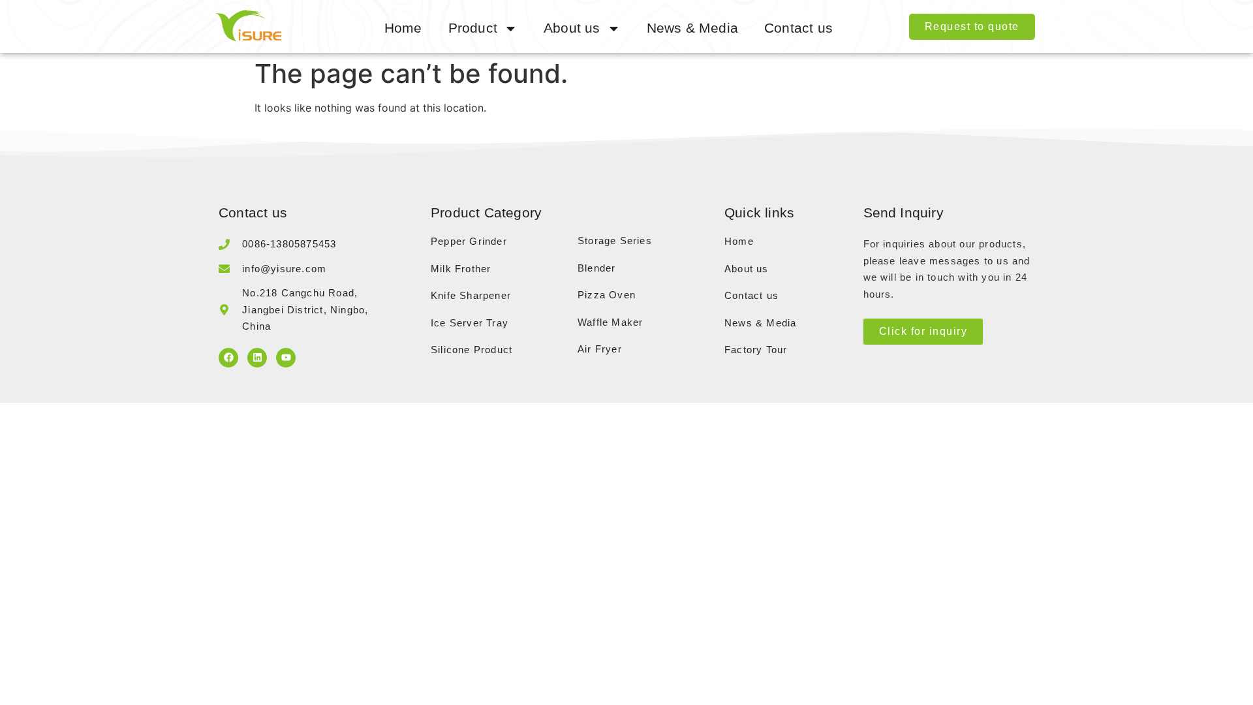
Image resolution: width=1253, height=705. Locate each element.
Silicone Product (471, 349)
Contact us (798, 27)
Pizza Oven (607, 294)
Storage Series (615, 240)
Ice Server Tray (469, 322)
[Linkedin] (257, 358)
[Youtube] (286, 358)
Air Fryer (600, 348)
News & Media (692, 27)
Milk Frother (461, 268)
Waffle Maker (610, 322)
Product (472, 27)
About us (572, 27)
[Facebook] (228, 358)
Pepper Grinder (469, 241)
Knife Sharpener (471, 295)
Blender (596, 268)
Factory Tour (755, 349)
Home (403, 27)
